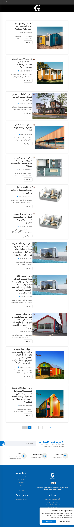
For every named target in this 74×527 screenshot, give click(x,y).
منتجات (21, 482)
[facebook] (54, 483)
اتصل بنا (21, 490)
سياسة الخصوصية (21, 499)
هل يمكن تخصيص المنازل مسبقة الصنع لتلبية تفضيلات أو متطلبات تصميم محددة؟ (22, 62)
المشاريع (21, 485)
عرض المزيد (27, 42)
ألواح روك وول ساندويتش (52, 499)
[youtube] (52, 483)
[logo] (37, 8)
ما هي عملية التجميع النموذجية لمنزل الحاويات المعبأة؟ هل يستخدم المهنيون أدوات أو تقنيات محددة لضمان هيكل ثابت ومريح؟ (22, 321)
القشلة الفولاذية (52, 507)
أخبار (21, 488)
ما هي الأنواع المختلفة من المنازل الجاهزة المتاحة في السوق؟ (22, 97)
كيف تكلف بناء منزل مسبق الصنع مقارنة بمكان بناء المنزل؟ (21, 190)
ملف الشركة (21, 479)
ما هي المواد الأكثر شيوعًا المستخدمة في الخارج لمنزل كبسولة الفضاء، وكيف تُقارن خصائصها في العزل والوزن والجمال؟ (22, 249)
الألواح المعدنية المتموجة (53, 505)
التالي (24, 427)
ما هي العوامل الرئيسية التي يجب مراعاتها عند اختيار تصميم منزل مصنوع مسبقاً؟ (21, 161)
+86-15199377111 (58, 457)
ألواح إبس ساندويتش (52, 502)
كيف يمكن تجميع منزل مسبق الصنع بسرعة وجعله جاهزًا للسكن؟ (23, 26)
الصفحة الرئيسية (21, 477)
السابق (49, 427)
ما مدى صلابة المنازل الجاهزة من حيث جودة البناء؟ (23, 127)
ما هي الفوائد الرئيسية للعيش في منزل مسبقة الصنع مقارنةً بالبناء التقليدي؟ (22, 218)
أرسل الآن (2, 443)
